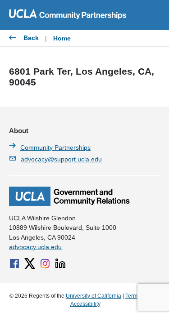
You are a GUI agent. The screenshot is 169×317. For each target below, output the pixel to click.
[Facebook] (14, 263)
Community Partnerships (55, 147)
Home (62, 38)
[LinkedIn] (60, 263)
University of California (93, 296)
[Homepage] (69, 203)
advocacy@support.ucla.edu (61, 159)
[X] (29, 263)
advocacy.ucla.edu (35, 246)
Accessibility (85, 304)
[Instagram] (45, 263)
